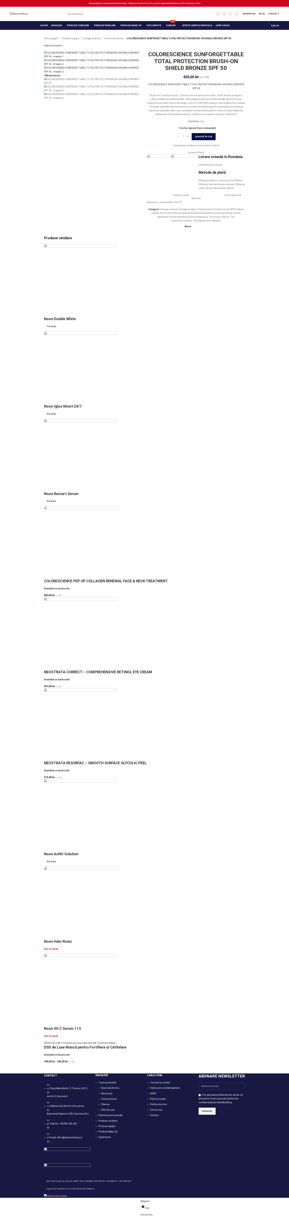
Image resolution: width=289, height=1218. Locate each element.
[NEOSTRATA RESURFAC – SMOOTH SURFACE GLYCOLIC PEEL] (80, 724)
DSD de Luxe (108, 1109)
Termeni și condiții (160, 1082)
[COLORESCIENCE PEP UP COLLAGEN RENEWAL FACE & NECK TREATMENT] (80, 542)
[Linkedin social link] (198, 226)
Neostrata (106, 1093)
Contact (154, 1115)
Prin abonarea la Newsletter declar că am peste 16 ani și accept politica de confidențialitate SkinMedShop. (221, 1098)
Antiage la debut (188, 209)
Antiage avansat (92, 38)
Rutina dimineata (114, 38)
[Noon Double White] (80, 280)
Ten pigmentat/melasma (207, 220)
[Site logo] (18, 13)
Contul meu (156, 1109)
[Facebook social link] (218, 14)
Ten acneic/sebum (219, 216)
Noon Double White (60, 319)
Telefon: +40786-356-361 (63, 1123)
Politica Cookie (158, 1099)
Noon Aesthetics (110, 1088)
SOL (82, 1181)
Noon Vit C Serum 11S (62, 1028)
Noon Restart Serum (61, 494)
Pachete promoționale (110, 1115)
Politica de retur (158, 1104)
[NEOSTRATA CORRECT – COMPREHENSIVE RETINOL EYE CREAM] (80, 633)
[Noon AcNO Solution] (80, 815)
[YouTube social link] (230, 14)
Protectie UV (167, 213)
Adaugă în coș (203, 136)
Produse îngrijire (70, 38)
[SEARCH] (175, 14)
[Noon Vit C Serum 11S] (80, 989)
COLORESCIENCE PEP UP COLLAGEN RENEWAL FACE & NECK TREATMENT (106, 581)
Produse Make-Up (108, 1131)
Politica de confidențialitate (165, 1088)
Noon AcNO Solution (61, 854)
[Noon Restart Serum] (80, 454)
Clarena (105, 1104)
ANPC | (77, 1181)
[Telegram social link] (206, 226)
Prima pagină (51, 38)
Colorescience (205, 209)
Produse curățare (107, 1120)
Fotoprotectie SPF (224, 209)
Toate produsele (107, 1082)
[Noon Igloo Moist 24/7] (80, 367)
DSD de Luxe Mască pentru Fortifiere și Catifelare (85, 1047)
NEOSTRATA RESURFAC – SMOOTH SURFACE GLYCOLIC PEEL (95, 763)
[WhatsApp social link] (236, 14)
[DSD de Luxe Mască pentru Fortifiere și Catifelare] (79, 1042)
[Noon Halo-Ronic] (80, 902)
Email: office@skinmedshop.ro (66, 1137)
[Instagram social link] (224, 14)
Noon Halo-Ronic (58, 941)
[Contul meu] (261, 25)
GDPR (153, 1093)
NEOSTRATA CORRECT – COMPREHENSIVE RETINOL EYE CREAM (98, 672)
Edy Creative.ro (88, 1189)
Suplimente (104, 1137)
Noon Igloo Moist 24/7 (63, 406)
